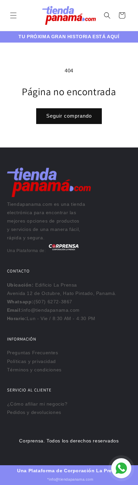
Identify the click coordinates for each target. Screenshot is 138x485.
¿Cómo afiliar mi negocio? (37, 404)
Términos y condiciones (34, 369)
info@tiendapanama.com (51, 310)
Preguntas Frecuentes (32, 352)
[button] (13, 15)
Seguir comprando (69, 116)
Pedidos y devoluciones (34, 412)
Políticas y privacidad (31, 361)
